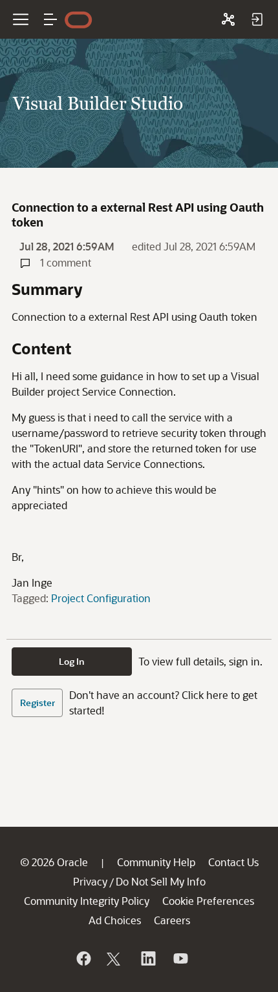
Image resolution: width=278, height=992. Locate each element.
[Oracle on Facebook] (82, 958)
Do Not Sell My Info (161, 881)
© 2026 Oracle (54, 862)
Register (37, 702)
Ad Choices (115, 920)
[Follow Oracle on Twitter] (115, 958)
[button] (50, 19)
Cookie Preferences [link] (208, 900)
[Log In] (256, 19)
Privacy (90, 881)
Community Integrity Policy (86, 900)
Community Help (156, 862)
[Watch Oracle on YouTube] (179, 958)
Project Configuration (101, 598)
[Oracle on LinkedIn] (147, 958)
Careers (172, 920)
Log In (72, 661)
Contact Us (233, 862)
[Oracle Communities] (228, 19)
